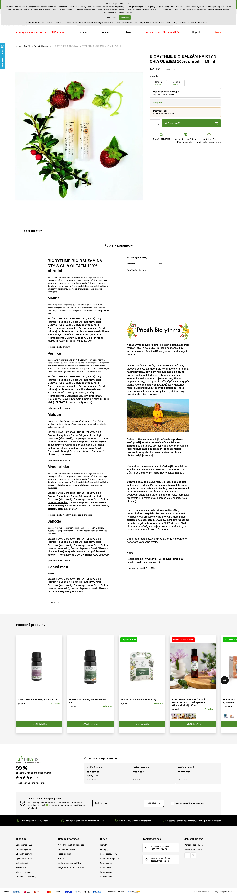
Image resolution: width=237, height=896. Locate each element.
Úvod (18, 46)
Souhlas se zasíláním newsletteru (190, 803)
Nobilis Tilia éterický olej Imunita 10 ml (37, 699)
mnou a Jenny (164, 538)
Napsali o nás (106, 876)
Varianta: (154, 75)
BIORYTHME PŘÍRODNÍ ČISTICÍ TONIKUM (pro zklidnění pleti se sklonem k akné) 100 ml (188, 702)
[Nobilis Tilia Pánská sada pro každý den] (226, 716)
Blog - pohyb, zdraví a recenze (71, 867)
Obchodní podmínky (24, 854)
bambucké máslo (66, 328)
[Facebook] (187, 855)
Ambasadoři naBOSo (67, 849)
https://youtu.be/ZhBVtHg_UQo (141, 568)
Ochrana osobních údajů (26, 876)
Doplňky (27, 46)
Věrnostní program (24, 872)
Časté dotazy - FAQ (108, 854)
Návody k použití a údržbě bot (71, 844)
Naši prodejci (106, 863)
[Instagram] (193, 855)
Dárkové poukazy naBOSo (69, 863)
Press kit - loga (64, 854)
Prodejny (104, 849)
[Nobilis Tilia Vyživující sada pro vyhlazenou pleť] (232, 716)
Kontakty (104, 844)
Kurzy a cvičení (106, 872)
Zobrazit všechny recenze (32, 783)
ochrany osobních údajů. (125, 12)
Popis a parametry (32, 230)
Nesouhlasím (112, 17)
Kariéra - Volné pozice (109, 858)
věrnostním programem (210, 142)
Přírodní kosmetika (43, 46)
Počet (152, 123)
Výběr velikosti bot (24, 858)
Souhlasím (125, 17)
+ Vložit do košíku (39, 724)
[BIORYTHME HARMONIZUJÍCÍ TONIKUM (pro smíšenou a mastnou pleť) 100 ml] (174, 716)
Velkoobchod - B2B (24, 844)
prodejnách (188, 142)
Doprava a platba (23, 849)
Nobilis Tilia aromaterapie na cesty (138, 699)
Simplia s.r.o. (229, 891)
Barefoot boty (106, 867)
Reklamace (21, 867)
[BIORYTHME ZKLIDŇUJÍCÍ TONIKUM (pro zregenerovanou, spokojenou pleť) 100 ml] (193, 716)
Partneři (61, 858)
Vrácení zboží (22, 863)
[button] (225, 680)
